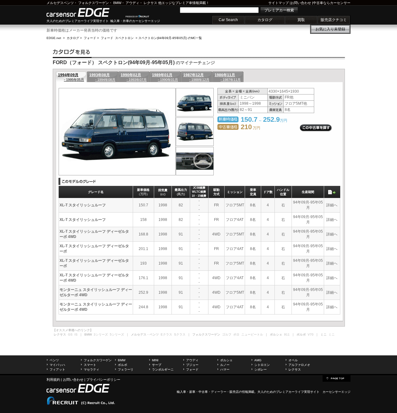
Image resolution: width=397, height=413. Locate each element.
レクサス (150, 3)
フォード (90, 38)
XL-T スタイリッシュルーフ (83, 205)
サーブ (156, 365)
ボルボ (122, 365)
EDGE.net (54, 38)
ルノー (225, 365)
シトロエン (262, 365)
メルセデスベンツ (60, 3)
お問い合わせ (301, 3)
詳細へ (331, 205)
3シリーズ (101, 334)
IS (76, 334)
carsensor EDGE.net (85, 12)
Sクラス (179, 334)
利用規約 (53, 379)
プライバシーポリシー (103, 379)
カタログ (264, 20)
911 (287, 334)
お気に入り (330, 29)
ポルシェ (226, 360)
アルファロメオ (299, 365)
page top (336, 378)
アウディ (132, 3)
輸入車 (181, 391)
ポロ (236, 334)
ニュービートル (252, 334)
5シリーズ (117, 334)
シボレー (260, 369)
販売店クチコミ (334, 20)
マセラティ (91, 369)
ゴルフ (226, 334)
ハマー (225, 369)
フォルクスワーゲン (93, 3)
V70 (311, 334)
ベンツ (54, 360)
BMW (117, 3)
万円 (250, 128)
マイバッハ (57, 365)
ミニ (331, 334)
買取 (301, 20)
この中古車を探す (316, 128)
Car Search (228, 20)
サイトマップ (278, 3)
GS (70, 334)
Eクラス (166, 334)
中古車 (203, 391)
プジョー (192, 365)
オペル (293, 360)
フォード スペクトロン (117, 38)
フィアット (57, 369)
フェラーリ (125, 369)
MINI (155, 360)
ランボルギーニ (163, 369)
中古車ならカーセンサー (331, 3)
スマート (90, 365)
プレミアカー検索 (279, 10)
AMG (257, 360)
